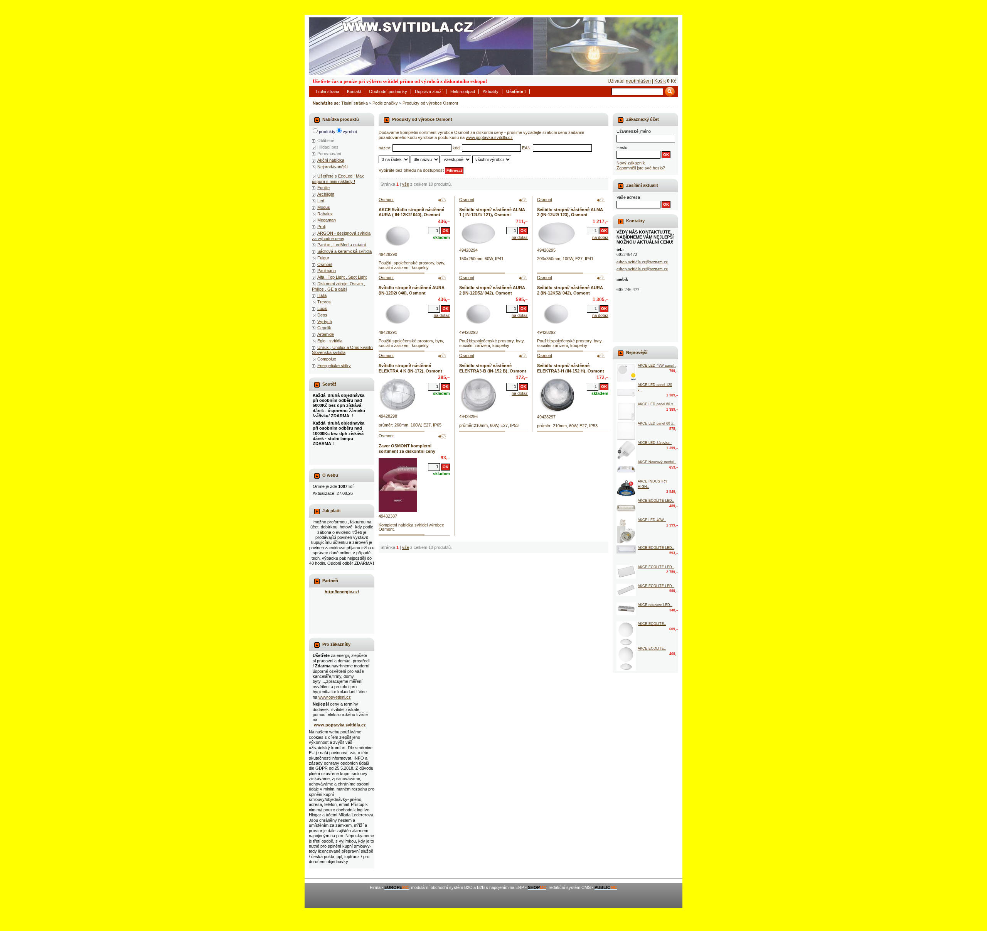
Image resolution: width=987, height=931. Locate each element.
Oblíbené (325, 140)
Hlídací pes (328, 147)
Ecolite (323, 187)
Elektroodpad (462, 91)
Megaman (326, 220)
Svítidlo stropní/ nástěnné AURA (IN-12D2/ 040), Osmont (412, 290)
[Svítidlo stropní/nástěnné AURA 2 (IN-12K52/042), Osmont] (556, 314)
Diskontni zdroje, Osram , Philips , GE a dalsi (338, 286)
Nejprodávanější (332, 166)
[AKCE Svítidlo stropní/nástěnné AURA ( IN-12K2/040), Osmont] (398, 236)
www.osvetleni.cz (334, 697)
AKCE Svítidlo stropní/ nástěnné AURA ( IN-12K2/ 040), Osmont (411, 212)
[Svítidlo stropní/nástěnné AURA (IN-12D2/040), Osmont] (398, 314)
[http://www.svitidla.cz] (493, 46)
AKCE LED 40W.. (652, 520)
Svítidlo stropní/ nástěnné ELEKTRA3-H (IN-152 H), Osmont (570, 368)
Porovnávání (329, 153)
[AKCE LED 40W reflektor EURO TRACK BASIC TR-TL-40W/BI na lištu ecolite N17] (626, 531)
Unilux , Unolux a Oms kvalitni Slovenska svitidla (342, 350)
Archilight (325, 194)
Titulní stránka (354, 103)
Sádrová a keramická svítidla (344, 251)
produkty (327, 131)
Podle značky (385, 103)
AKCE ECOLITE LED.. (656, 501)
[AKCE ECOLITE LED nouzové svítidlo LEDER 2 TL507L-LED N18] (626, 508)
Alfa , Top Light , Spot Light (342, 277)
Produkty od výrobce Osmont (430, 103)
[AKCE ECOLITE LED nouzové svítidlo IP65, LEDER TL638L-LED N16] (626, 549)
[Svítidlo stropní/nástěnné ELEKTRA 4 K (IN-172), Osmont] (398, 394)
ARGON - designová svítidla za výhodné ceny (341, 235)
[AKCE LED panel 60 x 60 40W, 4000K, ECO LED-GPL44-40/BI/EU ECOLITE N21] (626, 430)
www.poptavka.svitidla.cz (489, 137)
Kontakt (354, 91)
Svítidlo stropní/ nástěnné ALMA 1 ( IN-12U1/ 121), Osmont (492, 212)
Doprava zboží (429, 91)
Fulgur (323, 258)
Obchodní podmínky (388, 91)
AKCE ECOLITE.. (652, 624)
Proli (321, 226)
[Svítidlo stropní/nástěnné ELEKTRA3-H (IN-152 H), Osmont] (556, 395)
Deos (322, 315)
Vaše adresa (628, 197)
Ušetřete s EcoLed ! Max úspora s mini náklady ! (338, 178)
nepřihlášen (638, 81)
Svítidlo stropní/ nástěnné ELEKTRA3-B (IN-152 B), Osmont (492, 368)
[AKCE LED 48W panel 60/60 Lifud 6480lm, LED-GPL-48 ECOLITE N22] (626, 373)
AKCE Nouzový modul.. (657, 462)
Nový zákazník (630, 163)
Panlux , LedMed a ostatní (341, 244)
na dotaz (520, 237)
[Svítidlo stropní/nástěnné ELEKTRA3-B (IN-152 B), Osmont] (478, 395)
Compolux (326, 359)
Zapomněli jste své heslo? (640, 168)
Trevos (324, 302)
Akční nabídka (330, 160)
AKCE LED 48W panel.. (657, 365)
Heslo (621, 147)
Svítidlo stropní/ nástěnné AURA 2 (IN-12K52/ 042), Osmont (570, 290)
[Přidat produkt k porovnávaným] (442, 200)
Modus (323, 207)
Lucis (322, 308)
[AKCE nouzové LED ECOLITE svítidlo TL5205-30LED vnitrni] (626, 609)
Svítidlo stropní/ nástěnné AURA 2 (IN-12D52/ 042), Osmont (492, 290)
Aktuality (491, 91)
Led (320, 200)
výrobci (350, 131)
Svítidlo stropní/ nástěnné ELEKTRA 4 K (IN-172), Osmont (410, 368)
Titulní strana (327, 91)
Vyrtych (324, 321)
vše (405, 184)
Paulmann (326, 270)
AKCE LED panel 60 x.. (656, 404)
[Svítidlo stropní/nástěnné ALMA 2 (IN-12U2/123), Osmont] (556, 234)
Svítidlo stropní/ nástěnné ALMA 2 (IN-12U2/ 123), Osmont (570, 212)
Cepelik (324, 327)
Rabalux (325, 214)
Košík (660, 81)
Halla (322, 295)
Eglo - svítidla (329, 341)
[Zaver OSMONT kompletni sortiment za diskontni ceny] (398, 485)
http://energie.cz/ (342, 591)
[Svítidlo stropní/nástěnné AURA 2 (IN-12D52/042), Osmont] (478, 314)
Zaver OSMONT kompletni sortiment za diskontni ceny (407, 448)
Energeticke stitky (334, 365)
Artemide (325, 334)
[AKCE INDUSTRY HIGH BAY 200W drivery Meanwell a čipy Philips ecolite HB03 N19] (626, 488)
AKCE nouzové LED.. (655, 605)
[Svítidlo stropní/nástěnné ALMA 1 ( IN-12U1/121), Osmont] (478, 234)
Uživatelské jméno (633, 131)
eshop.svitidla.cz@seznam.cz (642, 261)
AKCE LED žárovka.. (655, 443)
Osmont (324, 264)
